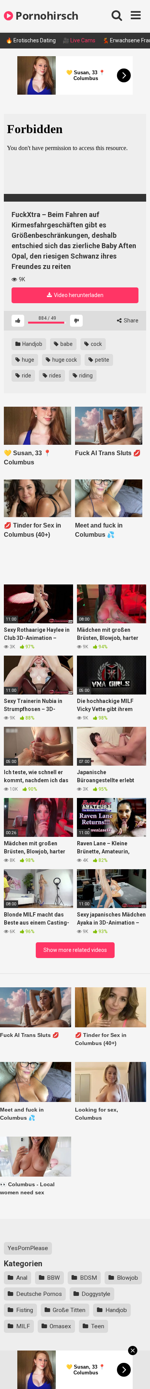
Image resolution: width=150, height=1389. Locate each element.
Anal (21, 1277)
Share (130, 320)
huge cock (64, 360)
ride (26, 375)
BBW (53, 1277)
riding (85, 375)
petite (101, 360)
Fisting (24, 1310)
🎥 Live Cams (79, 40)
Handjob (31, 344)
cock (96, 344)
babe (66, 344)
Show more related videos (75, 950)
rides (54, 375)
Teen (97, 1326)
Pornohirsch (45, 15)
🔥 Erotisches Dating (31, 40)
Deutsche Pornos (39, 1294)
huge (27, 360)
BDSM (88, 1277)
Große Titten (69, 1310)
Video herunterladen (78, 295)
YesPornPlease (28, 1248)
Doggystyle (96, 1294)
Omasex (60, 1326)
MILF (23, 1326)
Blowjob (127, 1277)
